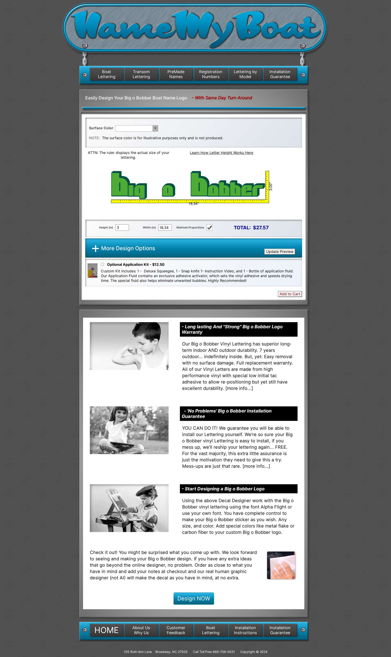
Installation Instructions (245, 630)
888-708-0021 (224, 652)
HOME (106, 630)
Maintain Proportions (190, 227)
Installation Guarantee (280, 74)
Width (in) (149, 227)
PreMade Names (175, 74)
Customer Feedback (176, 630)
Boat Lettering (106, 74)
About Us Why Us (141, 630)
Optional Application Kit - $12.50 (136, 264)
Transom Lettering (141, 74)
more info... (239, 388)
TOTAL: (242, 227)
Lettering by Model (245, 74)
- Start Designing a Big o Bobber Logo (223, 489)
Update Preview (279, 251)
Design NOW (193, 598)
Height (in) (106, 227)
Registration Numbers (210, 74)
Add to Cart (290, 294)
